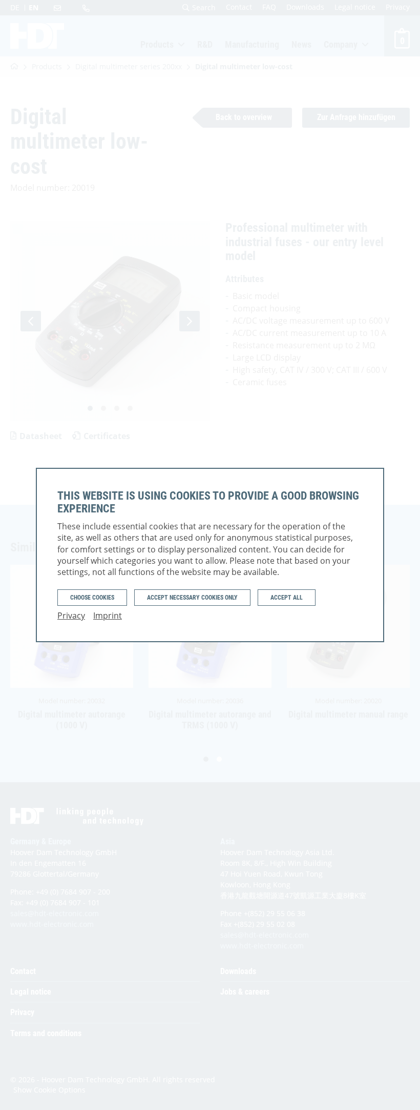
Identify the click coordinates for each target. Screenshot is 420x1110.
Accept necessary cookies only (192, 597)
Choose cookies (92, 597)
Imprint (107, 615)
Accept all (286, 597)
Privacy (71, 615)
